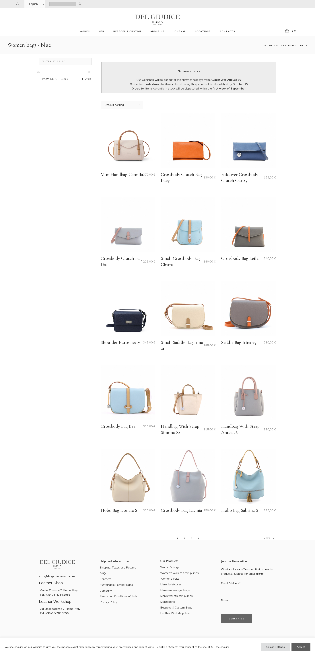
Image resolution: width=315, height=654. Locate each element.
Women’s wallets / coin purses (179, 573)
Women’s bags (169, 567)
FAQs (103, 573)
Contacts (105, 579)
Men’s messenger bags (175, 590)
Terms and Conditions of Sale (118, 596)
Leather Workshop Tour (175, 613)
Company (106, 590)
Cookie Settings (275, 647)
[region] (157, 645)
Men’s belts (167, 601)
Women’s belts (169, 578)
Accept (301, 647)
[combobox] (122, 105)
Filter (86, 79)
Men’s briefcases (171, 584)
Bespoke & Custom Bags (176, 607)
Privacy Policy (108, 602)
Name (225, 600)
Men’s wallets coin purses (176, 596)
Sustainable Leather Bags (116, 585)
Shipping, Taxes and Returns (118, 567)
